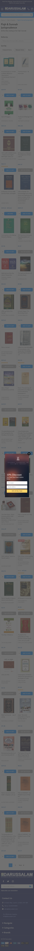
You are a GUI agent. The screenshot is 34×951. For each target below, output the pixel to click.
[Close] (29, 453)
